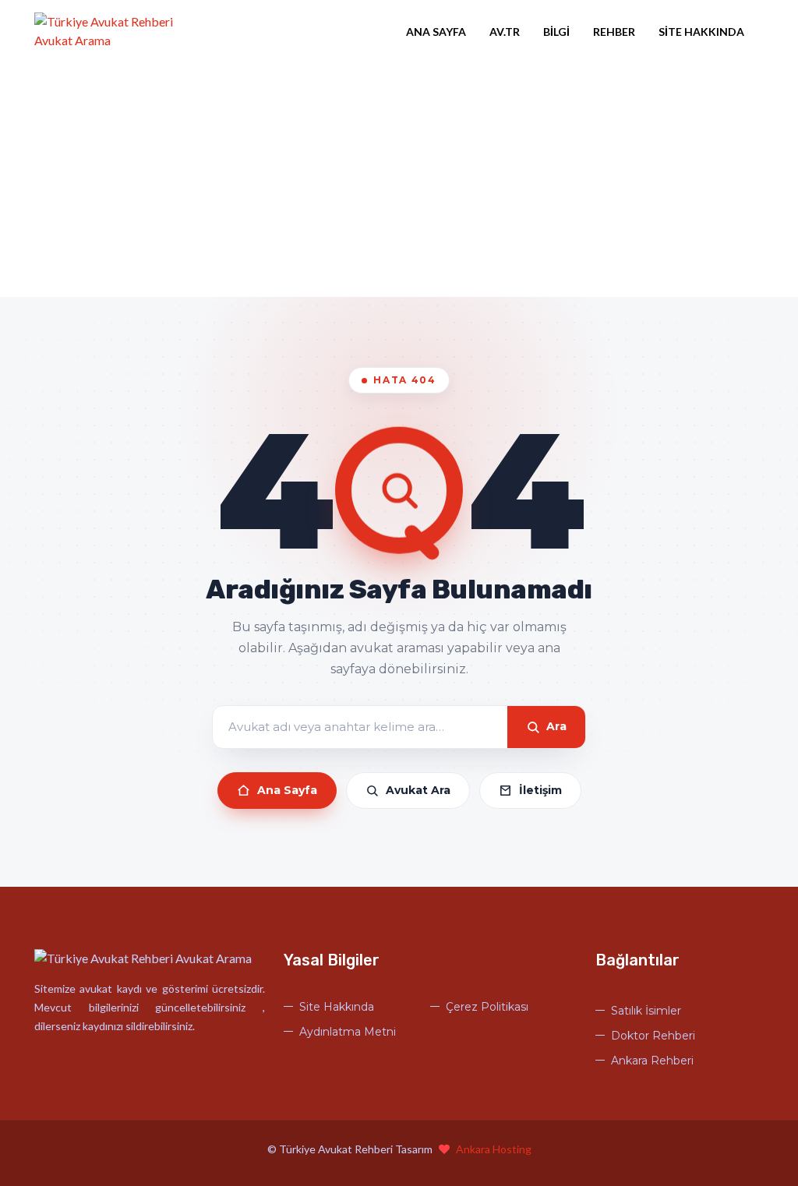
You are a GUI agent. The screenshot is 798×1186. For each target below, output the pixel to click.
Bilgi (556, 31)
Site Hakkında (701, 31)
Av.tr (504, 31)
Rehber (614, 31)
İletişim (540, 790)
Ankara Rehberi (652, 1061)
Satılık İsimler (646, 1011)
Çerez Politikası (487, 1007)
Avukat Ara (418, 790)
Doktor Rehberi (653, 1036)
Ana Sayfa (436, 31)
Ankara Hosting (493, 1149)
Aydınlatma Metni (347, 1032)
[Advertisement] (399, 180)
